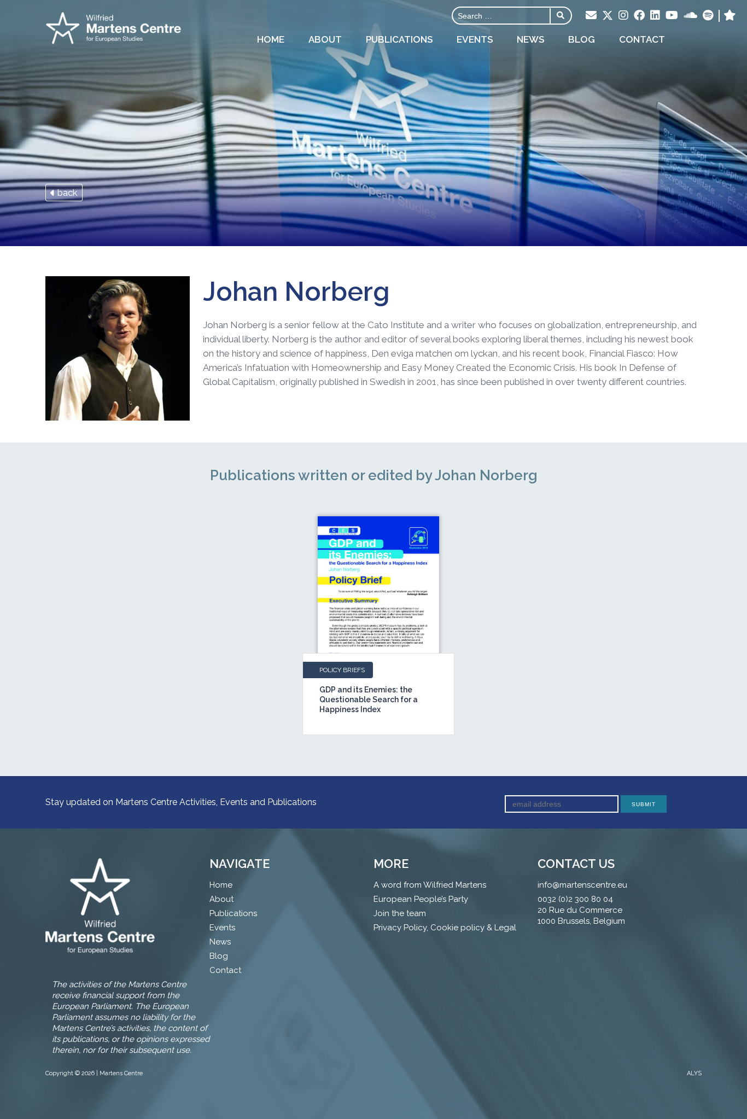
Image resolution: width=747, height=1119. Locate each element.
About (325, 39)
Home (270, 39)
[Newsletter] (591, 16)
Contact (642, 39)
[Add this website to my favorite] (729, 16)
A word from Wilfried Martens (430, 885)
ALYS (694, 1073)
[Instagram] (623, 16)
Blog (581, 39)
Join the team (400, 913)
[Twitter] (607, 16)
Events (475, 39)
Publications (399, 39)
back (66, 192)
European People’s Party (421, 899)
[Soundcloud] (690, 16)
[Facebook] (639, 16)
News (530, 39)
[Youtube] (672, 16)
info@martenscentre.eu (582, 885)
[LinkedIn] (655, 16)
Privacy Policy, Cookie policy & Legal (445, 927)
